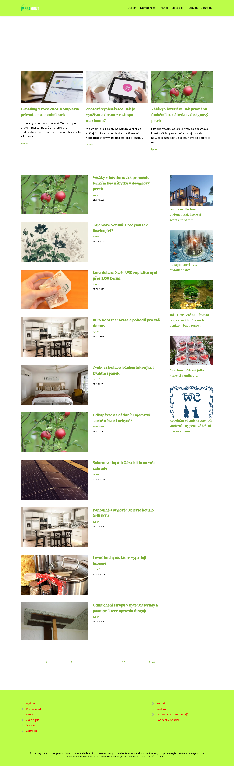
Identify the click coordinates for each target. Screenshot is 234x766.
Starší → (154, 662)
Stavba (193, 8)
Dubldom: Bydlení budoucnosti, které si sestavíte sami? (185, 214)
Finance (164, 8)
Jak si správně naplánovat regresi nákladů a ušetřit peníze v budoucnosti (189, 320)
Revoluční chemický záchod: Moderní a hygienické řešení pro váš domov (191, 425)
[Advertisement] (117, 39)
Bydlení (132, 8)
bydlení (154, 149)
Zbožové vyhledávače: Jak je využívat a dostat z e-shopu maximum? (110, 114)
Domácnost (147, 8)
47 (123, 662)
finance (24, 143)
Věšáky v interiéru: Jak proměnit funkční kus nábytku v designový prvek (179, 114)
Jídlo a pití (178, 8)
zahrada (97, 236)
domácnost (98, 426)
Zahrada (206, 8)
